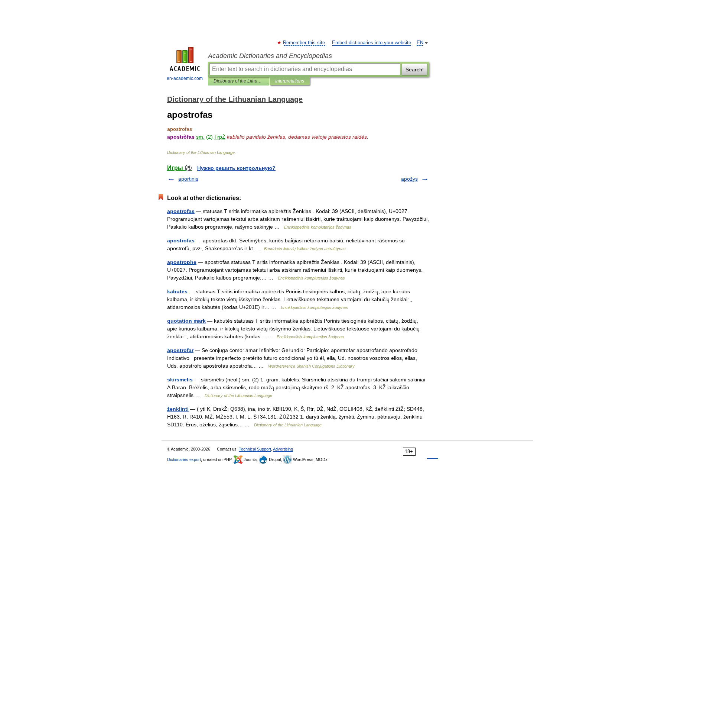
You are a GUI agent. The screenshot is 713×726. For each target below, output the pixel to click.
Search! (415, 69)
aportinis (188, 179)
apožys (409, 179)
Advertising (283, 449)
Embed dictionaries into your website (371, 42)
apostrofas (181, 211)
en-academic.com (185, 78)
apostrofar (180, 350)
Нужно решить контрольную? (236, 168)
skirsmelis (180, 380)
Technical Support (255, 449)
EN (420, 42)
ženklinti (178, 409)
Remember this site (304, 42)
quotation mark (186, 321)
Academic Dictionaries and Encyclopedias (270, 55)
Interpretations (289, 81)
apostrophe (181, 262)
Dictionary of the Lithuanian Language (239, 81)
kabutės (177, 291)
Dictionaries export (184, 459)
